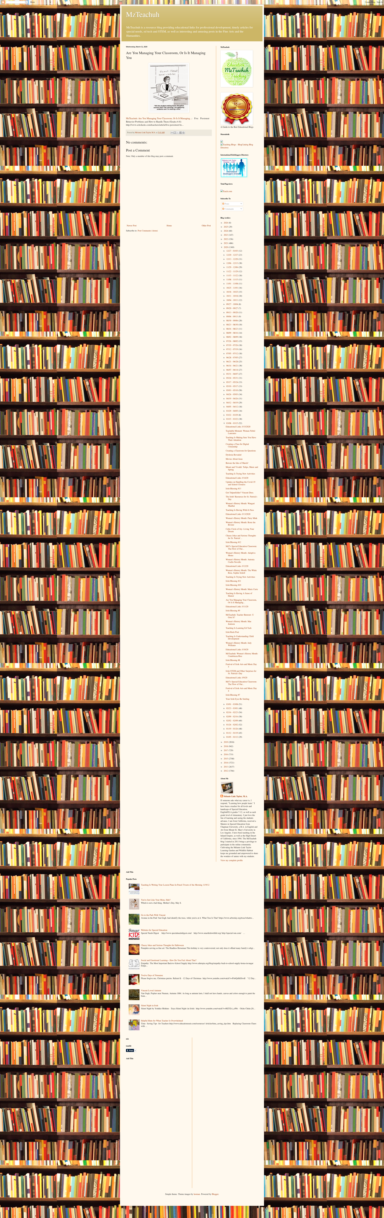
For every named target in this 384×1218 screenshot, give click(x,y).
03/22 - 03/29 (232, 414)
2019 (226, 742)
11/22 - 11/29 (232, 271)
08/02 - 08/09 (232, 336)
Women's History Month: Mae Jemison (238, 622)
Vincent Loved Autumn (151, 990)
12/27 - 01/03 (232, 250)
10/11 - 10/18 (232, 295)
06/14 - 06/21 (232, 365)
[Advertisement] (148, 1083)
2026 (226, 222)
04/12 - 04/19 (232, 402)
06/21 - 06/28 (232, 361)
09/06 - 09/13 (232, 316)
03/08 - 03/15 (232, 423)
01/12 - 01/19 (232, 732)
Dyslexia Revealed (233, 454)
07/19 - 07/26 (232, 345)
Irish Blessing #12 (233, 542)
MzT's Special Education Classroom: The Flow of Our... (241, 547)
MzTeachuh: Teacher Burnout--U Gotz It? (240, 616)
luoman (197, 1194)
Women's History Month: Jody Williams (239, 644)
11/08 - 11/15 (232, 279)
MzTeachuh (142, 14)
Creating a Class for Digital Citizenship (237, 445)
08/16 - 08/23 (232, 328)
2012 (226, 770)
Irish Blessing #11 (233, 580)
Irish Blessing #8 (233, 660)
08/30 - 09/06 (232, 320)
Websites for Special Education (154, 930)
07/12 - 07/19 (232, 349)
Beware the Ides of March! (237, 463)
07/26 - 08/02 (232, 341)
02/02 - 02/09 (232, 720)
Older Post (206, 225)
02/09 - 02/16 (232, 716)
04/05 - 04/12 (232, 406)
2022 (226, 239)
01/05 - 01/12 (232, 736)
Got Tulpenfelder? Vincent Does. (240, 492)
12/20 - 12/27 (232, 254)
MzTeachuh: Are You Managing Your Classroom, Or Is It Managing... (159, 118)
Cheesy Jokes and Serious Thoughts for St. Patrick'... (241, 536)
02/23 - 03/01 (232, 708)
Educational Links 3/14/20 (237, 477)
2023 (226, 234)
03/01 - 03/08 (232, 704)
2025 (226, 226)
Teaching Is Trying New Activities (240, 473)
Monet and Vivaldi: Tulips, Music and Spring (242, 468)
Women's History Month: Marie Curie (242, 589)
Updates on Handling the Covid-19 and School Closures (240, 483)
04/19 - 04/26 (232, 398)
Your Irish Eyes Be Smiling (237, 698)
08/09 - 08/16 (232, 332)
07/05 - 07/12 (232, 353)
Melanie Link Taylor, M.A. (236, 796)
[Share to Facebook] (180, 132)
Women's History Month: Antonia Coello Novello (240, 560)
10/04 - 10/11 (232, 300)
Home (169, 225)
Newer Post (131, 225)
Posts (226, 203)
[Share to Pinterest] (183, 132)
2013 (226, 766)
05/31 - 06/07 (232, 373)
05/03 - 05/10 (232, 390)
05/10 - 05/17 (232, 386)
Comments (229, 208)
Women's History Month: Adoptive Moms (240, 554)
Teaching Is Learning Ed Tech (238, 628)
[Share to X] (177, 132)
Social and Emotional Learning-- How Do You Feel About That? (168, 960)
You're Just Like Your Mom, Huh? (155, 899)
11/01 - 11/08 (232, 283)
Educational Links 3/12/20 (237, 566)
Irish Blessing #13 (233, 488)
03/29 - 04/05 (232, 410)
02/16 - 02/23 (232, 712)
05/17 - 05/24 (232, 382)
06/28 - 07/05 (232, 357)
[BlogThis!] (174, 132)
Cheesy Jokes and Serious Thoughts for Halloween (162, 945)
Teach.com (227, 191)
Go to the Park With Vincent (153, 915)
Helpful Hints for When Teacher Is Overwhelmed (162, 1020)
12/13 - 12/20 (232, 259)
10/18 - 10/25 (232, 291)
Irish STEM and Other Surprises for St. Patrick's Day (241, 672)
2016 (226, 754)
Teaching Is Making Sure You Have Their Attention (241, 438)
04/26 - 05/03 (232, 394)
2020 (226, 247)
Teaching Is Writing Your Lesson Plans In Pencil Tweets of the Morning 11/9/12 (175, 884)
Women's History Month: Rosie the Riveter (240, 523)
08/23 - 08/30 (232, 324)
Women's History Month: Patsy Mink (241, 518)
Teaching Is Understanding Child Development (240, 637)
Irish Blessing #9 (233, 610)
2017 (226, 750)
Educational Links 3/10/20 (237, 649)
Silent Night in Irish (149, 1005)
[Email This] (172, 132)
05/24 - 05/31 (232, 377)
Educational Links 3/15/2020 (238, 426)
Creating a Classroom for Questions (241, 450)
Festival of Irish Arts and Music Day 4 (241, 689)
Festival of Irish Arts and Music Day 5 (241, 665)
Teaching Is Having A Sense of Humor (239, 594)
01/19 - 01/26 (232, 728)
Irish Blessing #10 (233, 585)
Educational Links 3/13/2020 (238, 514)
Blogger (215, 1194)
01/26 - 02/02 (232, 724)
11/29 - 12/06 (232, 267)
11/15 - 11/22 (232, 275)
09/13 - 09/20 (232, 312)
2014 (226, 762)
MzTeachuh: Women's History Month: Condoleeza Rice (242, 654)
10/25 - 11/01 (232, 287)
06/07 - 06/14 (232, 369)
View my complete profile (231, 860)
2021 (226, 243)
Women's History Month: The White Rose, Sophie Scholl (241, 571)
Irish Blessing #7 (233, 694)
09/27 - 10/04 (232, 304)
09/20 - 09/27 (232, 308)
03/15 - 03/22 (232, 418)
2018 (226, 746)
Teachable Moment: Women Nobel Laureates (240, 432)
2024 (226, 230)
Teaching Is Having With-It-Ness (240, 510)
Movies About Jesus (234, 458)
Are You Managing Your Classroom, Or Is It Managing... (241, 601)
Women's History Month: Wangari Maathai (240, 504)
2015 (226, 758)
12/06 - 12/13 (232, 263)
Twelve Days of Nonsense (152, 975)
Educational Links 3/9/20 (236, 677)
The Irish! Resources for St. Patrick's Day (241, 498)
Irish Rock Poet (232, 632)
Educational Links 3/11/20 (237, 606)
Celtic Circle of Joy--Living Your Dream (240, 530)
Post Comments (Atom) (148, 230)
